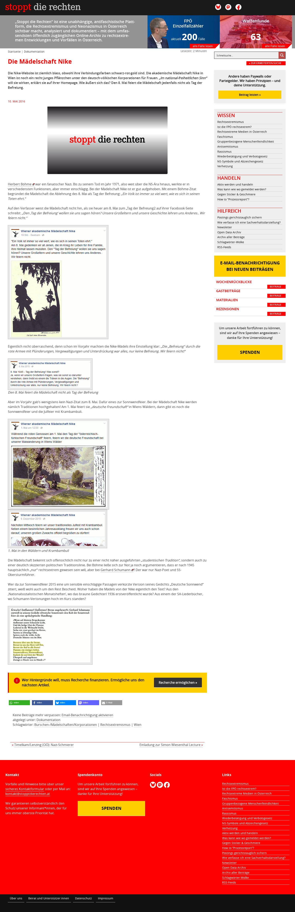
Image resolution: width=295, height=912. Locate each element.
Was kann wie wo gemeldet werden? (241, 189)
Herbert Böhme (20, 184)
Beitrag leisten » (250, 95)
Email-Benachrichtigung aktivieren (87, 715)
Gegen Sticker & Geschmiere (236, 194)
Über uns (16, 898)
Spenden (250, 352)
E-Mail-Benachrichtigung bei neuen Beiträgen (250, 266)
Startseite (14, 51)
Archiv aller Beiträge (231, 237)
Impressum (105, 898)
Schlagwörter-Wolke (230, 242)
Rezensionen (248, 311)
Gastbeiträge (248, 293)
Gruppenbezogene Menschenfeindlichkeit (245, 141)
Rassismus (224, 151)
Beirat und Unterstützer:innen (48, 898)
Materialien (248, 302)
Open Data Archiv (229, 232)
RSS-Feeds (224, 247)
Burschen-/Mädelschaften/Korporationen (65, 724)
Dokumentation (34, 51)
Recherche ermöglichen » (178, 682)
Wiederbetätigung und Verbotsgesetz (242, 156)
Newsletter (224, 227)
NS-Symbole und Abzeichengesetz (240, 161)
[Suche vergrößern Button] (282, 55)
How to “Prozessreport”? (233, 199)
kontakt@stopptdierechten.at (27, 794)
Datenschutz (83, 898)
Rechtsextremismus (115, 724)
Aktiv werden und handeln (235, 184)
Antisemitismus (227, 146)
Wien (137, 724)
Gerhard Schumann (115, 570)
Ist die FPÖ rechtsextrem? (234, 127)
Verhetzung (225, 166)
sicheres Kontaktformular (24, 789)
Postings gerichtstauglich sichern (239, 217)
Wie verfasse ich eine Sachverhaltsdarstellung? (249, 222)
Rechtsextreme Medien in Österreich (242, 132)
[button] (19, 702)
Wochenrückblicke (248, 284)
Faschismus (225, 137)
